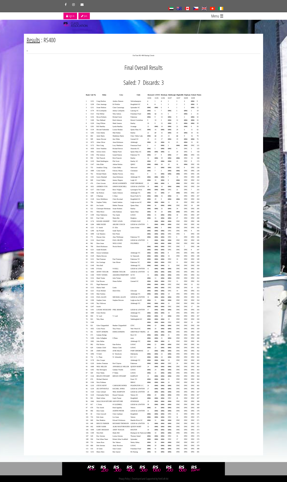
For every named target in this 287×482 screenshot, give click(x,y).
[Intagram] (73, 4)
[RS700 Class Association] (169, 469)
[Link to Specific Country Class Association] (204, 8)
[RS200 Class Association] (104, 469)
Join (85, 16)
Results (33, 40)
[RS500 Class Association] (143, 469)
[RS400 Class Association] (130, 469)
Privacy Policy (124, 479)
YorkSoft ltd (163, 479)
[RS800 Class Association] (182, 469)
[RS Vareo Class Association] (195, 469)
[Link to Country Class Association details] (170, 8)
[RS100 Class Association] (91, 469)
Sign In (71, 16)
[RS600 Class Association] (156, 469)
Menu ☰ (217, 16)
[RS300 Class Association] (117, 469)
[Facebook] (65, 4)
